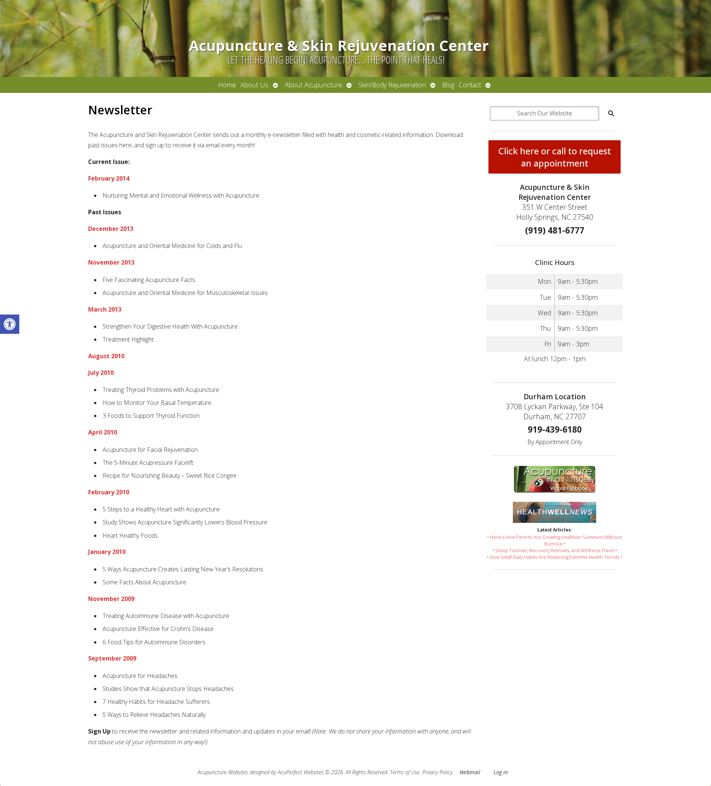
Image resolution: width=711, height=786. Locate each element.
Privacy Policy (437, 772)
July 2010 (101, 373)
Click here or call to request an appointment (554, 157)
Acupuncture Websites (222, 772)
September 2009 (112, 658)
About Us (254, 84)
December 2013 (110, 229)
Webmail (470, 772)
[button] (9, 324)
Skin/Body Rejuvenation (392, 84)
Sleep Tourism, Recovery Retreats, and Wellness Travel (554, 550)
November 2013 (111, 262)
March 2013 (104, 309)
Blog (448, 84)
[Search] (611, 113)
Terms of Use (405, 772)
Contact (470, 84)
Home (227, 84)
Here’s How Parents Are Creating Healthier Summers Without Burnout (556, 540)
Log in (501, 772)
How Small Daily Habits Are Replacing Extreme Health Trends (555, 557)
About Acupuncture (313, 84)
